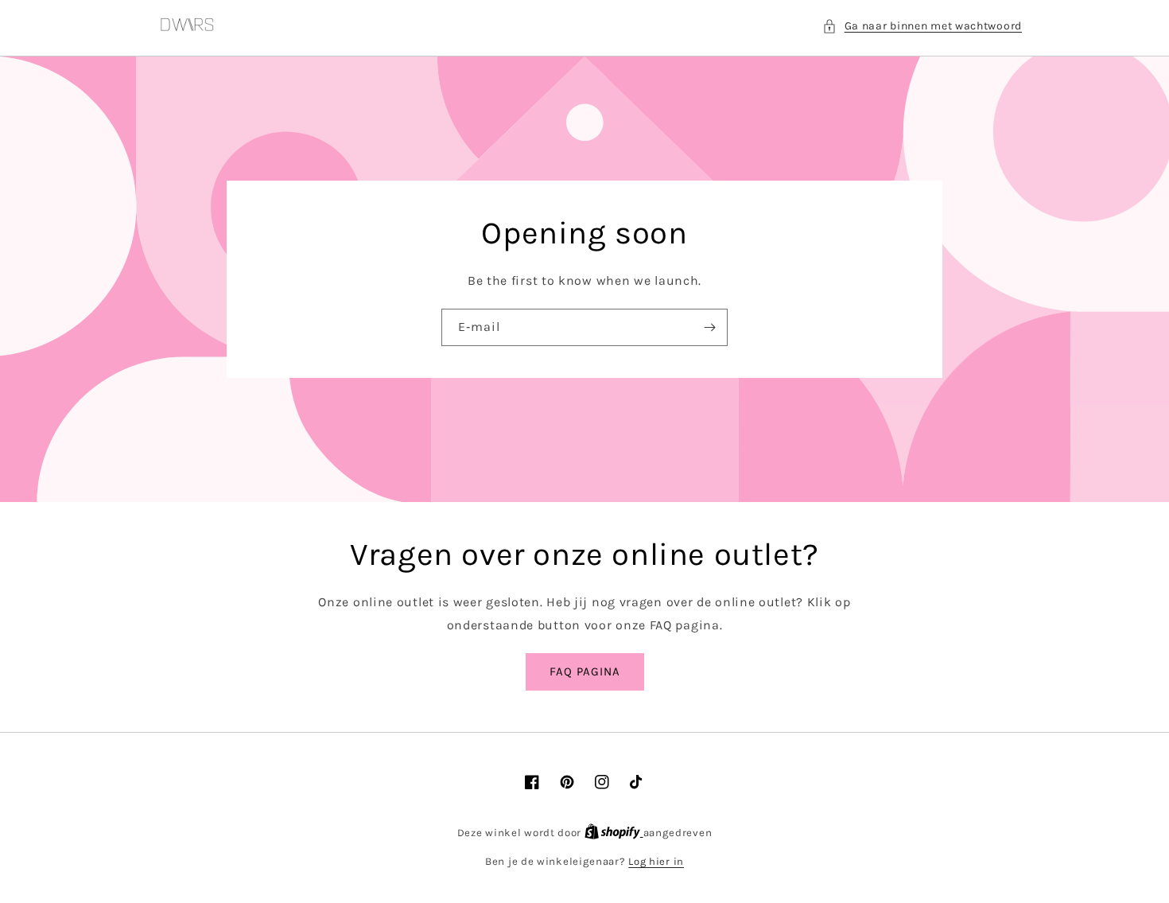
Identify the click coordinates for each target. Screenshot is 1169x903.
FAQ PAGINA (585, 671)
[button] (922, 26)
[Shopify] (613, 833)
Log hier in (656, 861)
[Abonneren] (709, 327)
